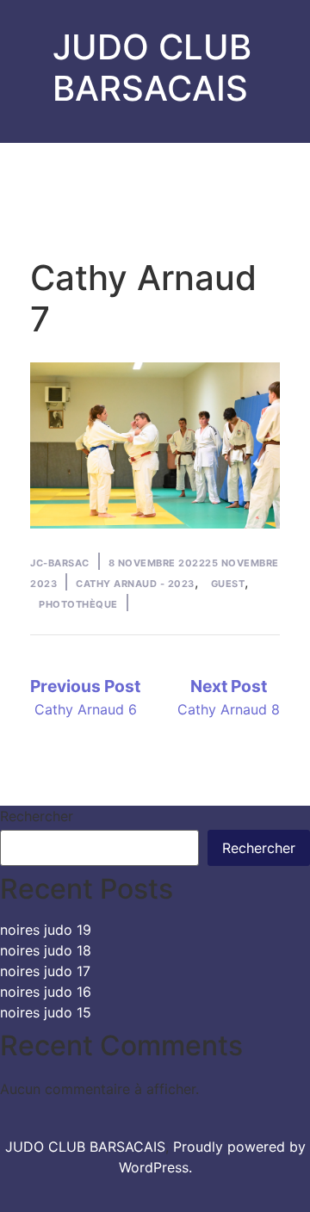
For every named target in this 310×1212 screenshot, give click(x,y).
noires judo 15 (45, 1012)
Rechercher (36, 816)
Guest (228, 584)
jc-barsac (60, 563)
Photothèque (78, 604)
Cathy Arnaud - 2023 (135, 584)
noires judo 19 (45, 929)
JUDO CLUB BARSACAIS (152, 67)
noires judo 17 (45, 971)
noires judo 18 (45, 950)
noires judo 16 (45, 991)
